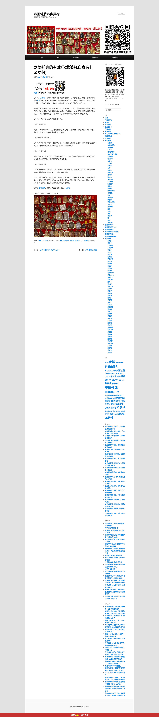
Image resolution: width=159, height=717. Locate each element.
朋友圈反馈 (115, 57)
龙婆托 (36, 92)
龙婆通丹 (110, 341)
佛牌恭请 (108, 125)
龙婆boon (111, 273)
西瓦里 (110, 204)
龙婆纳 (110, 334)
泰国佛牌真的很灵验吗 (112, 232)
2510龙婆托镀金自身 (111, 528)
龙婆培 (110, 293)
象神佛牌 (110, 206)
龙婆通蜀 (110, 343)
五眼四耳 (110, 147)
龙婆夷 (110, 300)
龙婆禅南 (110, 330)
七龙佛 (110, 143)
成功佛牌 (110, 179)
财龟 (109, 211)
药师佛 (113, 398)
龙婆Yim (110, 279)
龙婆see (110, 277)
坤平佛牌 (110, 159)
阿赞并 (110, 266)
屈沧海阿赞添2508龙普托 (113, 666)
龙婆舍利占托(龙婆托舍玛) (49, 250)
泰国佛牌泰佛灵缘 (47, 14)
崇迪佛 (110, 170)
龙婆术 (110, 314)
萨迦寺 (107, 594)
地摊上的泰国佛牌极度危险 (113, 562)
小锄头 (110, 165)
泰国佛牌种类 (109, 234)
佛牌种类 (108, 131)
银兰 (109, 220)
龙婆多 (110, 298)
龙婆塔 (110, 295)
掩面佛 (110, 186)
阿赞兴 (110, 252)
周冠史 (110, 243)
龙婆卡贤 (110, 286)
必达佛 (110, 177)
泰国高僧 (95, 57)
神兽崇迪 (110, 197)
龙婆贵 (117, 414)
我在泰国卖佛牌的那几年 (112, 134)
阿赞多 (110, 261)
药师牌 (107, 401)
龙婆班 (110, 321)
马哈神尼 (110, 222)
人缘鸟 (110, 150)
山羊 (109, 168)
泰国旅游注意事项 (110, 236)
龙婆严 (110, 284)
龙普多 (110, 350)
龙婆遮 (110, 346)
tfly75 (68, 188)
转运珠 (110, 216)
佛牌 (58, 57)
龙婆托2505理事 (91, 250)
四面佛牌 (110, 156)
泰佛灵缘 (108, 138)
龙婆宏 (110, 302)
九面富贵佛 (111, 145)
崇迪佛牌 (110, 172)
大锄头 (110, 161)
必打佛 (110, 175)
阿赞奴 (110, 263)
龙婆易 (110, 309)
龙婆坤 (110, 291)
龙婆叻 (110, 289)
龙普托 (42, 98)
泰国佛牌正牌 (109, 229)
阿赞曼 (110, 270)
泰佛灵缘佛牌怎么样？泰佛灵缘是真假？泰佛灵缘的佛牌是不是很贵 (115, 550)
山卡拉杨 (110, 248)
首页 (41, 57)
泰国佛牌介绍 (109, 225)
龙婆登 (110, 325)
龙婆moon (111, 275)
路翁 (109, 213)
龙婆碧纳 (110, 327)
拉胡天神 (110, 181)
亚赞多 (110, 241)
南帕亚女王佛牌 (112, 154)
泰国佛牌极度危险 (110, 227)
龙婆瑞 (110, 323)
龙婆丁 (110, 282)
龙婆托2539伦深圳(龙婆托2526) (115, 544)
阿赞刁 (110, 254)
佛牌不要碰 (108, 120)
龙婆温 (110, 318)
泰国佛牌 (76, 57)
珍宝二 (110, 195)
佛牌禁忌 (108, 129)
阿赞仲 (110, 250)
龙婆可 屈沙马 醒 (110, 546)
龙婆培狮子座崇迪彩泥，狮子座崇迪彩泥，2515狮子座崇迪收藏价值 (115, 688)
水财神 (110, 188)
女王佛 (118, 373)
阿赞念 (110, 268)
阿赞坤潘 (110, 259)
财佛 (109, 209)
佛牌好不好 (111, 152)
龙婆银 (110, 348)
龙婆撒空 (110, 307)
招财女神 (110, 184)
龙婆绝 (110, 336)
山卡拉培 (110, 245)
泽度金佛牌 (111, 191)
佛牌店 (107, 122)
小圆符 (110, 163)
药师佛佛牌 (111, 202)
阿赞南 (110, 257)
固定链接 (86, 241)
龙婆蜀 (110, 339)
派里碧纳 (110, 193)
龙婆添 (110, 316)
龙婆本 (110, 311)
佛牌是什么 (108, 127)
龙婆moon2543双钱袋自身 (113, 555)
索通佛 (110, 200)
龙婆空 (110, 332)
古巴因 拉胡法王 (110, 569)
